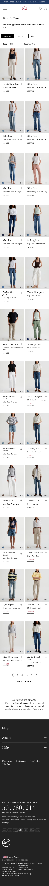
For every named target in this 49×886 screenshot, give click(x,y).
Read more (38, 709)
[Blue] (28, 79)
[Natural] (28, 183)
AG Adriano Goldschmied (14, 860)
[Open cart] (45, 9)
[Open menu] (5, 8)
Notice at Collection (10, 875)
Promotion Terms (9, 871)
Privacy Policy (8, 867)
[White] (3, 339)
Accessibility (24, 867)
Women (21, 36)
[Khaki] (3, 495)
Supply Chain (7, 869)
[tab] (20, 78)
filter (12, 44)
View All (7, 36)
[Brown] (3, 79)
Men (33, 36)
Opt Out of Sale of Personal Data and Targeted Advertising (23, 864)
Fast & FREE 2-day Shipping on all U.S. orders (24, 2)
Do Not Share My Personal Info (15, 873)
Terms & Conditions (25, 869)
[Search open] (40, 8)
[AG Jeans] (24, 9)
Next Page (24, 681)
